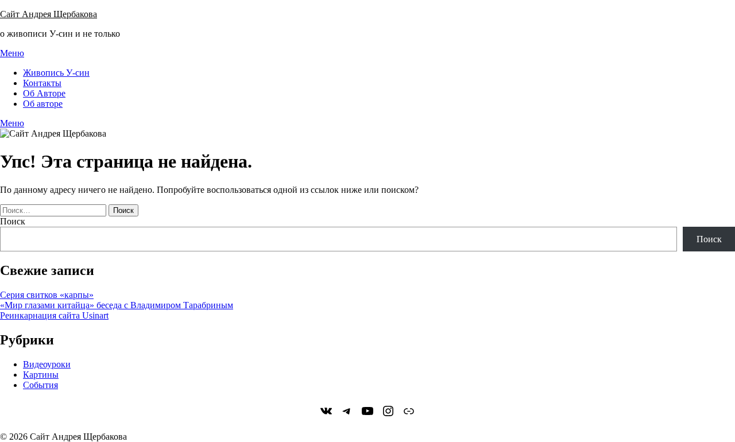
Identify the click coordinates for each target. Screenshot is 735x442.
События (40, 385)
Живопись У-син (56, 72)
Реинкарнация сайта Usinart (54, 315)
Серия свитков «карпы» (47, 295)
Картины (41, 374)
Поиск (12, 221)
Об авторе (43, 103)
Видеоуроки (47, 364)
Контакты (42, 83)
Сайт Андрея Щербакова (48, 14)
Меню (12, 53)
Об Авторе (44, 93)
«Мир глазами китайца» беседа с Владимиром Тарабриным (116, 305)
